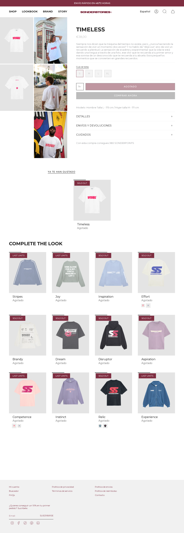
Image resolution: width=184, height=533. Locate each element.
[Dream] (70, 335)
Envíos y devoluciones (94, 125)
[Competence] (27, 392)
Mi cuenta (14, 486)
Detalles (83, 116)
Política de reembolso (106, 491)
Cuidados (83, 134)
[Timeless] (92, 200)
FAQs (12, 495)
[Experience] (156, 392)
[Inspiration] (113, 272)
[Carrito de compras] (173, 11)
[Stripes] (27, 272)
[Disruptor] (113, 335)
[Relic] (113, 392)
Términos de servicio (62, 491)
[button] (12, 11)
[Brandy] (27, 335)
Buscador (14, 491)
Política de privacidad (63, 486)
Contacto (100, 495)
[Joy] (70, 272)
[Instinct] (70, 392)
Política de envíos (103, 486)
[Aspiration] (156, 335)
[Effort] (156, 272)
